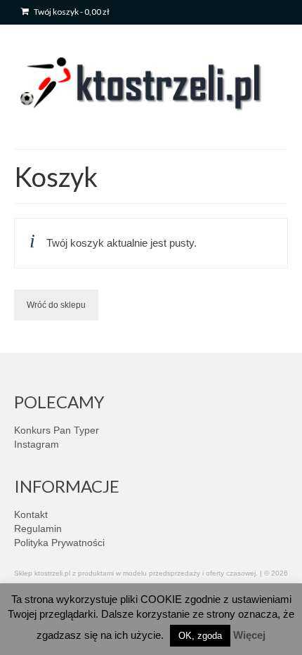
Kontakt (31, 514)
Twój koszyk (71, 11)
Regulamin (38, 528)
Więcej (249, 635)
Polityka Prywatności (59, 542)
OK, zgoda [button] (200, 635)
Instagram (36, 444)
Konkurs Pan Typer (56, 430)
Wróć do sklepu (56, 305)
